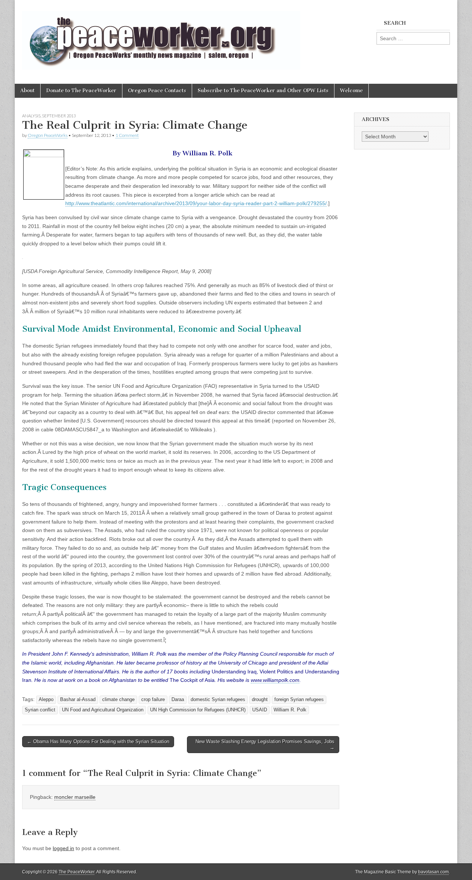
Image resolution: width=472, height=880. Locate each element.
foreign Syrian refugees (299, 699)
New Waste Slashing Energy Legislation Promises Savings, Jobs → (264, 744)
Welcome (351, 90)
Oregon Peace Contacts (157, 90)
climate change (118, 699)
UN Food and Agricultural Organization (102, 709)
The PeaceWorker (76, 871)
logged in (63, 848)
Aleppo (46, 699)
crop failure (153, 699)
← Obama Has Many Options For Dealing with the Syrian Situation (98, 741)
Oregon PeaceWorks (47, 135)
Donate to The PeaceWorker (81, 90)
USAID (259, 709)
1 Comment (127, 135)
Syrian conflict (40, 709)
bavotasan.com (433, 871)
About (27, 90)
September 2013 (59, 115)
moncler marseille (75, 797)
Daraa (177, 699)
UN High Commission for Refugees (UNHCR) (198, 709)
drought (260, 699)
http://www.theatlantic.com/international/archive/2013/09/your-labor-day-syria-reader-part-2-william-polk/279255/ (196, 203)
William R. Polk (290, 709)
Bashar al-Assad (78, 699)
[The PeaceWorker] (161, 36)
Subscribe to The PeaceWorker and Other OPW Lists (263, 90)
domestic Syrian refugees (218, 699)
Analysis (31, 115)
